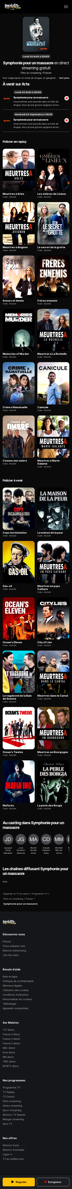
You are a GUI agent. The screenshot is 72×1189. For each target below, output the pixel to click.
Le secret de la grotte (51, 247)
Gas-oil (7, 586)
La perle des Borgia (49, 805)
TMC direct (9, 1061)
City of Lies (44, 642)
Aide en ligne (10, 976)
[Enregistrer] (66, 98)
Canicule (42, 407)
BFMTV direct (11, 1066)
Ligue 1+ (7, 1154)
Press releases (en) (14, 946)
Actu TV (7, 1123)
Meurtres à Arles (13, 193)
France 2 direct (11, 1034)
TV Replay (9, 1092)
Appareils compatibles (15, 1008)
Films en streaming (31, 72)
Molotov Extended (13, 1149)
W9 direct (8, 1057)
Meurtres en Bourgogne (52, 752)
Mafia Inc (8, 805)
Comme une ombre (15, 460)
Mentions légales (12, 985)
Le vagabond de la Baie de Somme (17, 697)
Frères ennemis (47, 300)
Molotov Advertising (14, 950)
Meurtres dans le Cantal (52, 695)
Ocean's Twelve (13, 752)
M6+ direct (9, 1047)
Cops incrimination (15, 532)
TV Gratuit (9, 1096)
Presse (7, 941)
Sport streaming (12, 1110)
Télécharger (9, 1003)
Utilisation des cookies (16, 990)
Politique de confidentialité (18, 981)
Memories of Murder (16, 353)
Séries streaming (12, 1105)
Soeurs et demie (13, 300)
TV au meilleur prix (13, 1158)
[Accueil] (12, 6)
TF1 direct (8, 1029)
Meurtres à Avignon (15, 247)
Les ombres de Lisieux (51, 193)
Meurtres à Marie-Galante (49, 462)
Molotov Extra (11, 1145)
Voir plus (64, 78)
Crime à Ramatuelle (15, 407)
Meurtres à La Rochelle (52, 353)
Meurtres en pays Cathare (48, 588)
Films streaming (12, 1101)
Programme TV (11, 1087)
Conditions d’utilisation (16, 994)
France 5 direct (11, 1043)
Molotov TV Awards (14, 1114)
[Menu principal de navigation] (66, 7)
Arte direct (9, 1052)
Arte (5, 881)
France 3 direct (11, 1038)
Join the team (11, 955)
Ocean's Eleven (12, 642)
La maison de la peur (50, 532)
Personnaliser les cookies (17, 999)
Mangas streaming (13, 1119)
